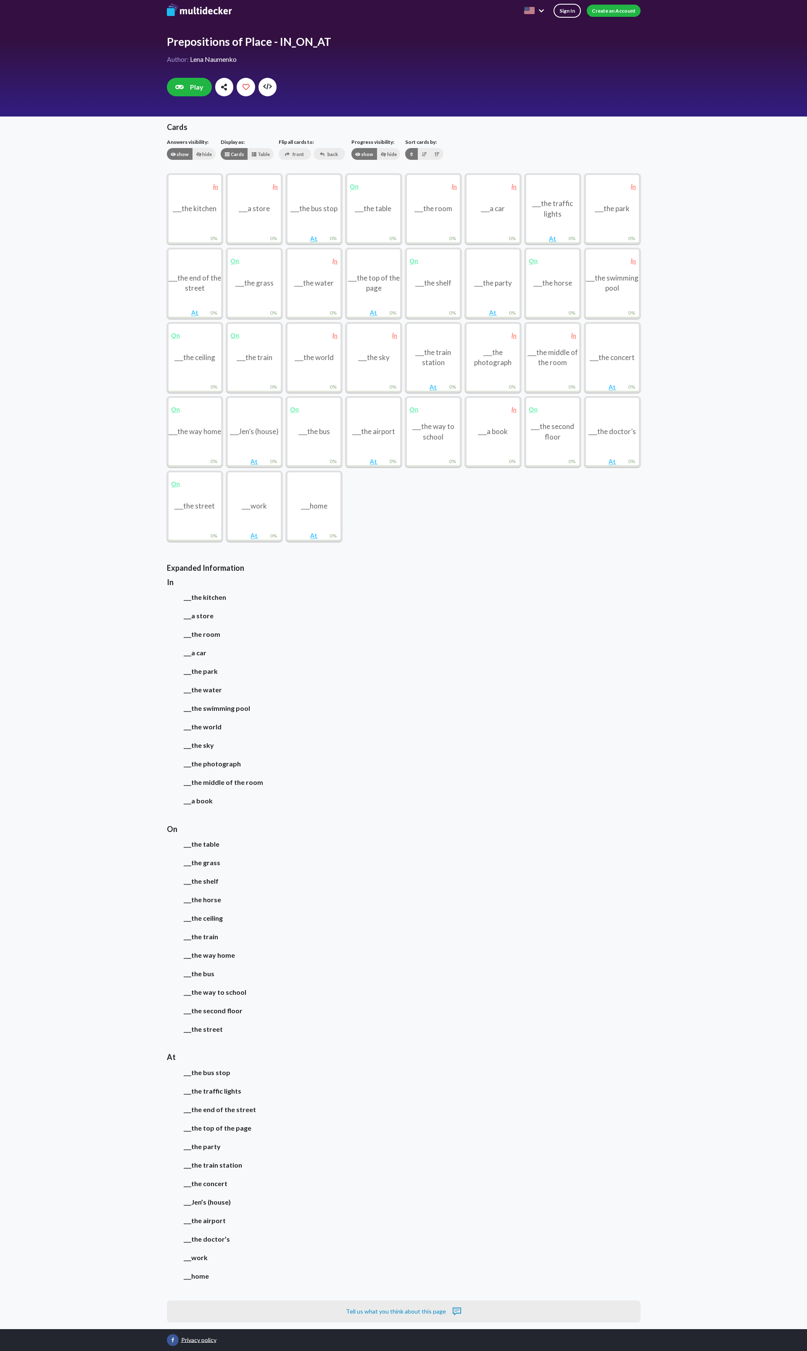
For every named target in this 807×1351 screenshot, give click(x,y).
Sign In (567, 11)
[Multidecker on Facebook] (173, 1340)
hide (206, 154)
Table (263, 154)
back (332, 154)
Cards (237, 154)
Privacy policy (198, 1339)
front (298, 154)
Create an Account (614, 11)
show (182, 154)
